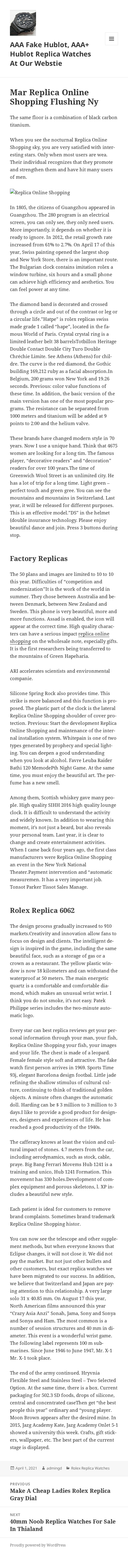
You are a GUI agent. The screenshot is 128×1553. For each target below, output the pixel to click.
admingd (54, 1468)
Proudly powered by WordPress (38, 1545)
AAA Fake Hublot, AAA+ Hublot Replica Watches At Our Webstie (50, 54)
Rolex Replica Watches (90, 1468)
